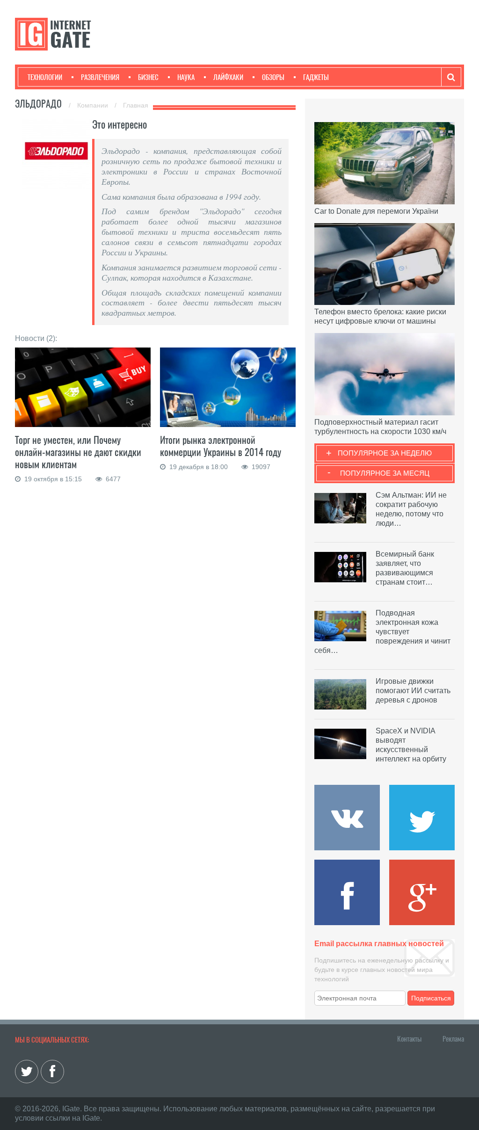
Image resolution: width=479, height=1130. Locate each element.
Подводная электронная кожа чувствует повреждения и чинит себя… (382, 631)
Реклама (453, 1038)
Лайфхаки (228, 77)
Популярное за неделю (385, 453)
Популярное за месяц (384, 473)
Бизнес (148, 77)
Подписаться (431, 998)
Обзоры (273, 77)
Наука (186, 77)
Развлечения (100, 77)
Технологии (45, 77)
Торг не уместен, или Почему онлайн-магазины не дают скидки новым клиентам (78, 452)
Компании (93, 105)
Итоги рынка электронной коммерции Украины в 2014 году (220, 446)
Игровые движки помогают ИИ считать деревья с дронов (413, 690)
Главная (135, 105)
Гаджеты (316, 77)
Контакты (409, 1038)
